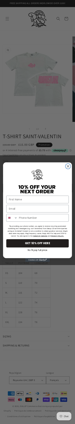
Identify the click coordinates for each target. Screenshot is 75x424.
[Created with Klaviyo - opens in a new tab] (37, 260)
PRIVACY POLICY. (57, 236)
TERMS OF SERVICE (40, 236)
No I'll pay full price (37, 249)
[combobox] (11, 217)
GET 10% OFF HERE (37, 243)
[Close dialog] (68, 166)
